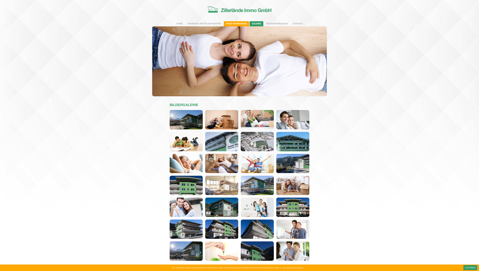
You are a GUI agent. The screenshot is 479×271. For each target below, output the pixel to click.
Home (179, 23)
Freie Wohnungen (236, 23)
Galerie (256, 23)
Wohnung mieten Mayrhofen (204, 23)
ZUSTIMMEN (470, 268)
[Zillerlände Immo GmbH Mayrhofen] (239, 20)
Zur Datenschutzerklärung (293, 268)
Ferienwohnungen (277, 23)
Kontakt (298, 23)
